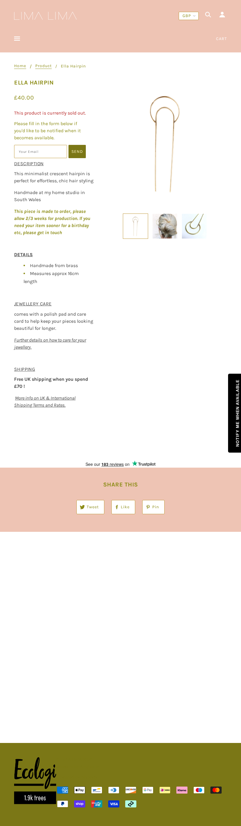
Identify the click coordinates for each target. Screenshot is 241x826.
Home (20, 66)
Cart (221, 38)
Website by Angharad (78, 766)
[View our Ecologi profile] (35, 780)
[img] (208, 15)
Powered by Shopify (76, 777)
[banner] (45, 15)
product (43, 66)
